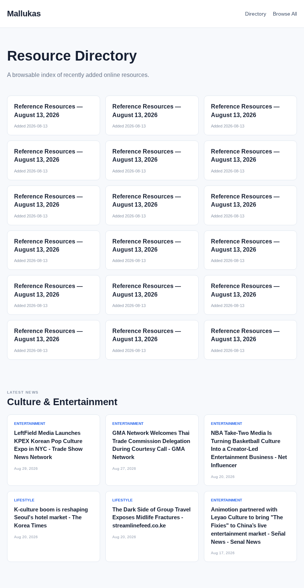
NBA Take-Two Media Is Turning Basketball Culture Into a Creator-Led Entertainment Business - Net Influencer (249, 449)
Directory (255, 14)
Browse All (285, 14)
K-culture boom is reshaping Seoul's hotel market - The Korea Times (51, 517)
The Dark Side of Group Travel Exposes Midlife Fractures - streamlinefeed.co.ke (151, 517)
